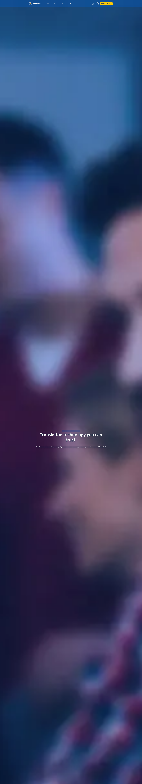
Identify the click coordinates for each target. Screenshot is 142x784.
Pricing (78, 3)
